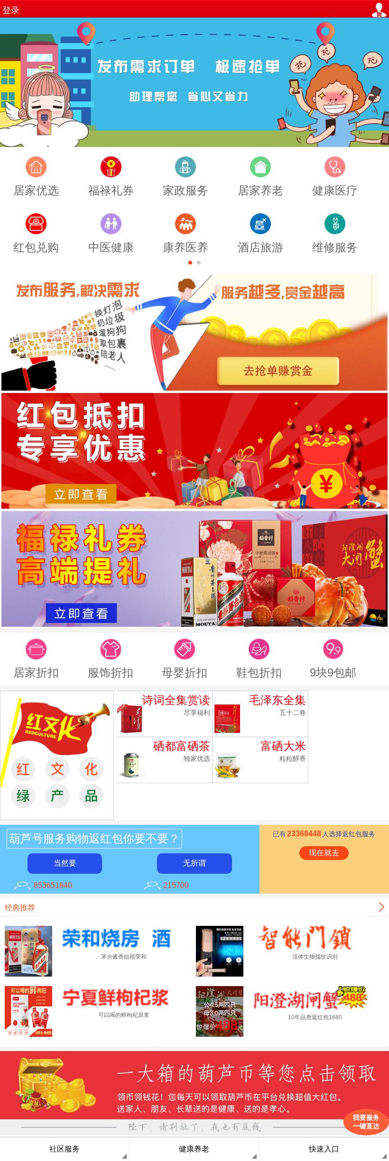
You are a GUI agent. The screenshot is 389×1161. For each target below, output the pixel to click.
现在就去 (324, 853)
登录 (10, 10)
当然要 (65, 863)
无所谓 (194, 863)
